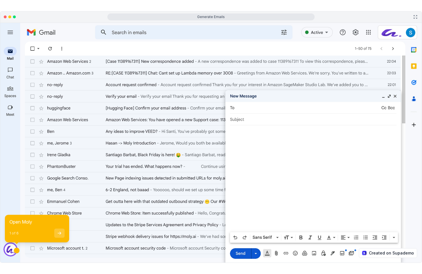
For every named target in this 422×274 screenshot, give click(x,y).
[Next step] (59, 233)
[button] (38, 260)
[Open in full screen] (415, 17)
